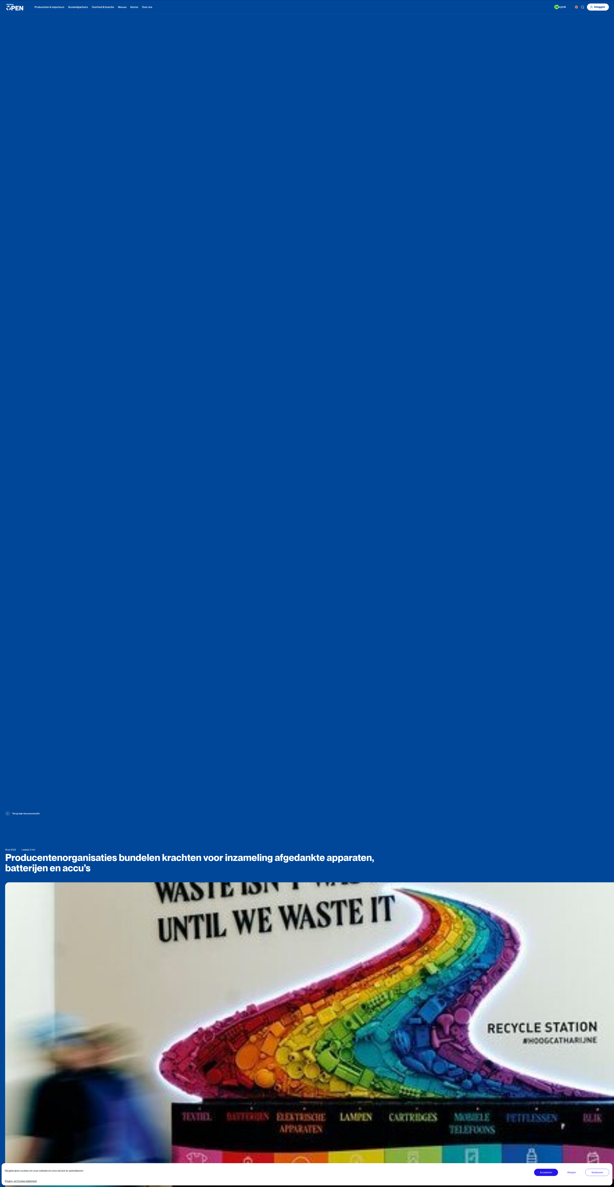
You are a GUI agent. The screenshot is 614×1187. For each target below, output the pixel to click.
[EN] (576, 7)
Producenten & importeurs (49, 7)
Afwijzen (571, 1172)
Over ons (147, 7)
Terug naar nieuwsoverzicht (25, 813)
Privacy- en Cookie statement (21, 1181)
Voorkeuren (597, 1172)
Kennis (134, 7)
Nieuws (122, 7)
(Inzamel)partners (78, 7)
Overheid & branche (103, 7)
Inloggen (599, 6)
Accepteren (546, 1172)
